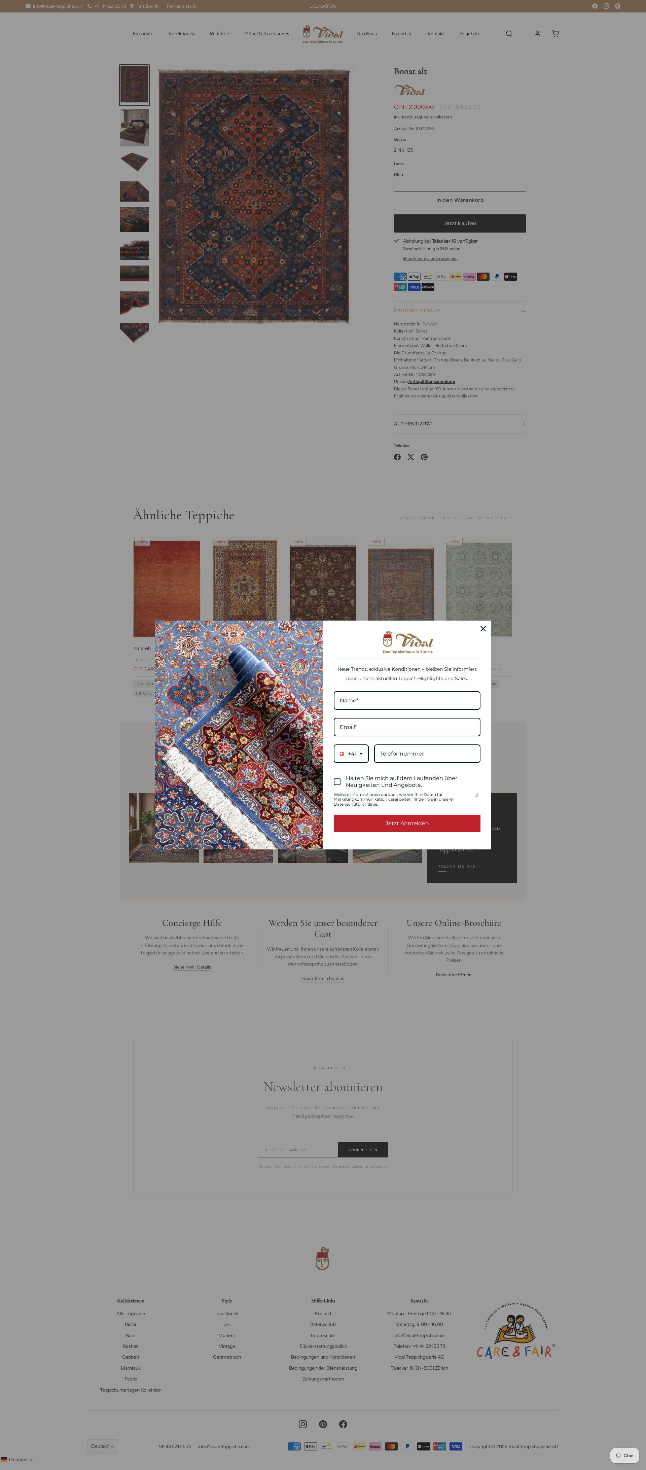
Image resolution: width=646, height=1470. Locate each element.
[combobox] (351, 753)
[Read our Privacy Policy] (476, 795)
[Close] (483, 629)
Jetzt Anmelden (407, 823)
